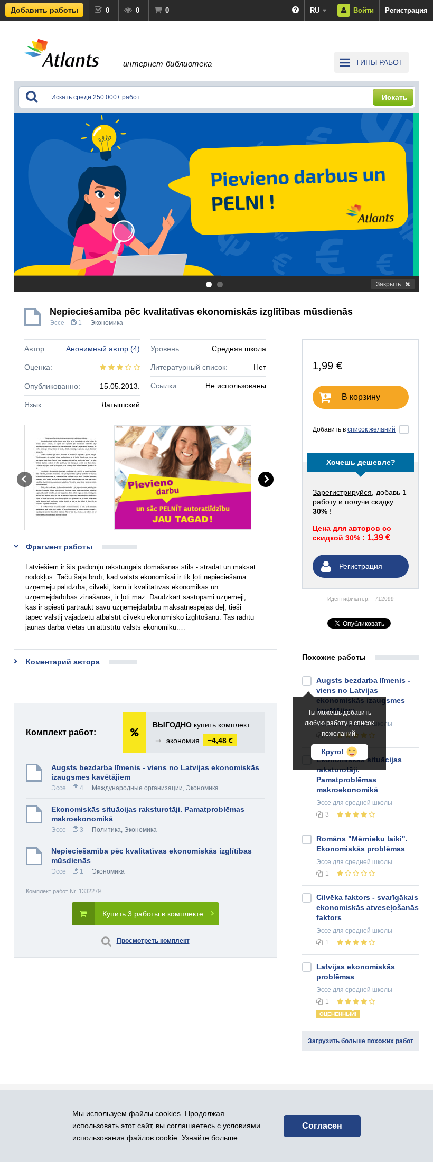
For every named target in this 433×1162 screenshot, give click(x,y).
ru (314, 10)
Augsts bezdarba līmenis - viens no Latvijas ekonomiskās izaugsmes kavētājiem (155, 772)
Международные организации (137, 788)
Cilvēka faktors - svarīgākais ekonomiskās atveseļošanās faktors (367, 907)
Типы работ (379, 62)
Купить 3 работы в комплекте (152, 914)
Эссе (57, 322)
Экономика (106, 322)
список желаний (371, 429)
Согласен (322, 1125)
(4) (103, 348)
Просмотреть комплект (153, 940)
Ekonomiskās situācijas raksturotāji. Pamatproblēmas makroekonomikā (147, 814)
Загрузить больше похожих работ (360, 1041)
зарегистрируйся (342, 492)
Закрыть (388, 284)
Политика (106, 829)
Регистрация (406, 10)
